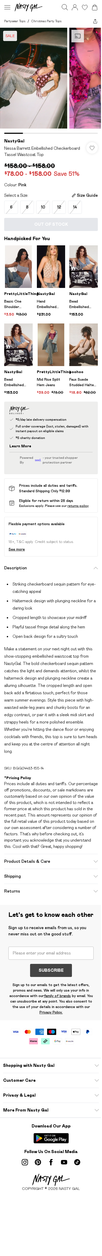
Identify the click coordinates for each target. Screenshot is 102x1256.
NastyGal (14, 141)
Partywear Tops (14, 21)
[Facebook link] (51, 1162)
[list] (51, 81)
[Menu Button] (7, 7)
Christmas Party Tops (46, 21)
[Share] (95, 21)
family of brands (57, 996)
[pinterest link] (38, 1162)
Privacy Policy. (51, 1012)
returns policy (78, 505)
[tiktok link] (77, 1162)
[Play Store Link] (51, 1138)
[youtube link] (64, 1162)
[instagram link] (25, 1162)
